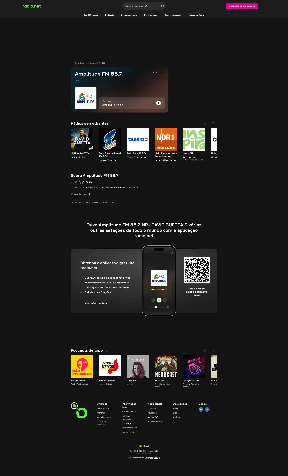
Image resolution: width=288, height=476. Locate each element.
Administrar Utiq (129, 428)
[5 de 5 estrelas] (87, 182)
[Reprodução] (158, 103)
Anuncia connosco (104, 417)
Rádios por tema (196, 15)
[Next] (213, 122)
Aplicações (152, 413)
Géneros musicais (173, 15)
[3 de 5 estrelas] (79, 182)
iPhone (176, 409)
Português (76, 203)
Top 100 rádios (91, 15)
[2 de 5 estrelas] (76, 182)
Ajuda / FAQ (153, 417)
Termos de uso (129, 412)
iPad (175, 413)
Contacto (152, 409)
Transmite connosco (101, 423)
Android (176, 417)
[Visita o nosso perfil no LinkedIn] (201, 409)
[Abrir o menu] (263, 6)
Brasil (105, 203)
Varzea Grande (92, 203)
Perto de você (150, 15)
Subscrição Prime (156, 422)
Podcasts (109, 15)
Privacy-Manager (130, 432)
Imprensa (100, 413)
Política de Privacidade (127, 417)
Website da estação (79, 194)
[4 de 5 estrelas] (83, 182)
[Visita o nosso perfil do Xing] (207, 409)
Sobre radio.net (103, 409)
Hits (78, 81)
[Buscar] (162, 6)
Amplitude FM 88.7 (112, 105)
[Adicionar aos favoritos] (155, 73)
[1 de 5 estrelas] (72, 182)
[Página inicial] (76, 63)
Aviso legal (127, 423)
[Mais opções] (163, 73)
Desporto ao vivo (129, 15)
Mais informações (95, 303)
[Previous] (204, 122)
